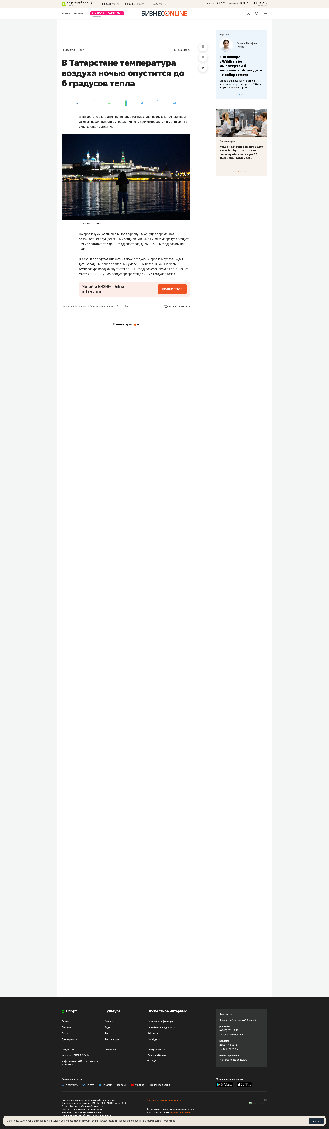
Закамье (78, 13)
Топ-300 (151, 1061)
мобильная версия (159, 1085)
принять (316, 1121)
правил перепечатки (181, 1112)
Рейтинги (152, 1033)
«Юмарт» (241, 46)
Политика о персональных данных (164, 1100)
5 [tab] (240, 171)
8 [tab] (245, 171)
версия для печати (179, 306)
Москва (233, 3)
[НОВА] (107, 14)
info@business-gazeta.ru (232, 1034)
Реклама (110, 1049)
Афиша (66, 1021)
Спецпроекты (156, 1049)
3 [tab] (242, 94)
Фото (107, 1033)
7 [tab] (243, 171)
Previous (220, 94)
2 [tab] (241, 94)
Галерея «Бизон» (156, 1055)
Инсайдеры (153, 1039)
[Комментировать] (203, 47)
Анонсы (109, 1021)
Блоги (65, 1033)
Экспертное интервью (167, 1011)
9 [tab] (247, 171)
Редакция (68, 1049)
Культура (113, 1011)
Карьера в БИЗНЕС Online (76, 1055)
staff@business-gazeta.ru (233, 1059)
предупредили (101, 121)
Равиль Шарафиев (247, 43)
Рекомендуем (227, 141)
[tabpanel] (241, 63)
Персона (66, 1027)
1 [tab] (239, 94)
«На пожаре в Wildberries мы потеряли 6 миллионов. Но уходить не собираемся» (240, 66)
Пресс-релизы (69, 1039)
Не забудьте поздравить (161, 1027)
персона (224, 34)
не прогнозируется (159, 259)
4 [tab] (238, 171)
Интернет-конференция (160, 1021)
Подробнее (169, 1120)
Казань (211, 3)
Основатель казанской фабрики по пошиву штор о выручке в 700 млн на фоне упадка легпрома (240, 84)
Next (263, 94)
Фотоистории (112, 1039)
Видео (108, 1027)
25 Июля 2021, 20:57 (73, 50)
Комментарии (126, 324)
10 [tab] (248, 171)
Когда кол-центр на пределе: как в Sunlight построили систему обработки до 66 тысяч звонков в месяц (241, 152)
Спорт (71, 1011)
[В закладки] (203, 57)
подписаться (172, 289)
